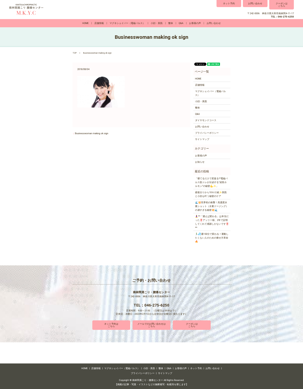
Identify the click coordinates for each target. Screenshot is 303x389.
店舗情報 (99, 23)
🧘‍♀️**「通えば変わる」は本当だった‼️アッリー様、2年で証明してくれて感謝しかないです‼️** (212, 222)
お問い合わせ (255, 3)
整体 (170, 23)
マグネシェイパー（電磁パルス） (127, 23)
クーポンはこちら (282, 4)
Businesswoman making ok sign (91, 133)
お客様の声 (195, 23)
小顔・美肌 (157, 23)
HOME (85, 23)
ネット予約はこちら (111, 325)
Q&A (181, 23)
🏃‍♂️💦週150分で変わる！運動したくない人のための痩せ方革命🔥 (212, 238)
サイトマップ (202, 139)
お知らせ (200, 162)
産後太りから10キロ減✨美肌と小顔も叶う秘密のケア (211, 194)
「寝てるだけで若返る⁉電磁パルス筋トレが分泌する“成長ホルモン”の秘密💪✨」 (211, 182)
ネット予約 (229, 3)
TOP (75, 53)
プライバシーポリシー (207, 133)
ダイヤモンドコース (205, 120)
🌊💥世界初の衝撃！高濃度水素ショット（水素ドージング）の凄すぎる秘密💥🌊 (211, 206)
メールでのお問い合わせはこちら (151, 325)
